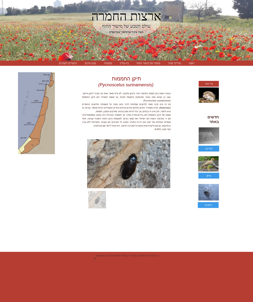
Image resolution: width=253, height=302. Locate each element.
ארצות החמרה (126, 16)
